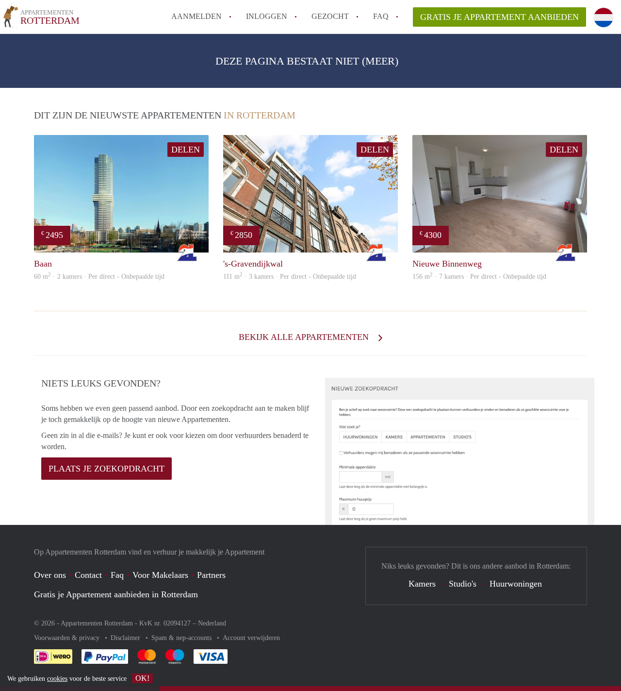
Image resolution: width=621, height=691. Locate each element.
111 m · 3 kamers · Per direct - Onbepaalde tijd (289, 276)
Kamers (422, 584)
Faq (117, 575)
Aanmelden (196, 16)
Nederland (212, 623)
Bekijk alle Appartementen (305, 337)
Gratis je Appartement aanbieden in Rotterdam (116, 594)
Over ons (50, 575)
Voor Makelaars (160, 575)
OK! (142, 678)
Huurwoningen (516, 584)
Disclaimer (126, 637)
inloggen (266, 16)
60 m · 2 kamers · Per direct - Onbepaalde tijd (99, 276)
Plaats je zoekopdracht (106, 468)
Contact (88, 575)
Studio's (462, 584)
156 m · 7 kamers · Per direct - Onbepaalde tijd (479, 276)
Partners (211, 575)
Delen (185, 149)
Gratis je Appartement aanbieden (499, 17)
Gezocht (330, 16)
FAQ (381, 16)
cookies (57, 678)
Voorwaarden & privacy (67, 637)
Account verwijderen (251, 637)
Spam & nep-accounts (182, 637)
